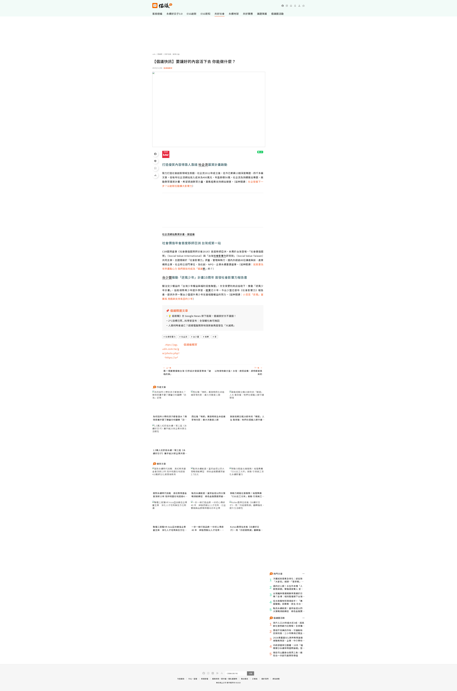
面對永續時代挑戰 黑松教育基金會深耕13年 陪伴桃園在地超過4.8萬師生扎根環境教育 (170, 494)
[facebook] (282, 6)
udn (154, 54)
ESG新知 (205, 13)
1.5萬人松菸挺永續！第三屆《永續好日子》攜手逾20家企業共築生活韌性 (170, 452)
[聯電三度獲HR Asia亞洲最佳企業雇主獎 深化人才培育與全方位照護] (170, 513)
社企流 (184, 336)
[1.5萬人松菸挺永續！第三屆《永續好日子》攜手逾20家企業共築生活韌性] (170, 436)
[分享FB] (155, 154)
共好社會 (220, 13)
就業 (207, 336)
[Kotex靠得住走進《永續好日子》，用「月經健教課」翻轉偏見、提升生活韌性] (247, 513)
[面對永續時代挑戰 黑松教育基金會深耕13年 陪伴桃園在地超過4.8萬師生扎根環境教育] (170, 479)
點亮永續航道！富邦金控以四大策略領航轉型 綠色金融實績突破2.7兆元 (208, 494)
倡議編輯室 (168, 68)
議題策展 (262, 13)
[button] (303, 6)
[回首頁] (162, 5)
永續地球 (234, 13)
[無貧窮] (165, 154)
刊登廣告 (180, 679)
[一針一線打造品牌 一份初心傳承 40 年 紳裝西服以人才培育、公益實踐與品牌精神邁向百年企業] (209, 513)
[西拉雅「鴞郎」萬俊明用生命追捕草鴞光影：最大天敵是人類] (209, 402)
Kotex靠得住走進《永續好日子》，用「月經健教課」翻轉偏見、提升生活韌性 (245, 528)
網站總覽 (276, 679)
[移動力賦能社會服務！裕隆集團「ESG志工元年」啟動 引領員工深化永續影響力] (247, 479)
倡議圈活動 (277, 13)
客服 (195, 679)
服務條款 (215, 679)
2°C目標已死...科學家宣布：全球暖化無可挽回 (194, 320)
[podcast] (291, 6)
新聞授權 (204, 679)
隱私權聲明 (232, 679)
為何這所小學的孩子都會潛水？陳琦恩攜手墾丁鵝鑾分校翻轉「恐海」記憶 (170, 418)
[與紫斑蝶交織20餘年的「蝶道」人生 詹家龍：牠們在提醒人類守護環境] (247, 402)
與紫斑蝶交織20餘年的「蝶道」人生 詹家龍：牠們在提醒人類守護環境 (247, 418)
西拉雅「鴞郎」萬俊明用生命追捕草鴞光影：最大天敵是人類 (208, 418)
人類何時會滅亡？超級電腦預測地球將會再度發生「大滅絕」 (202, 325)
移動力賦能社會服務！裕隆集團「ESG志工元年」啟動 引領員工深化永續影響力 (247, 494)
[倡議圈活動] (303, 617)
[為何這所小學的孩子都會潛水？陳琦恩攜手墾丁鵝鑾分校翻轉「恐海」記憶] (170, 402)
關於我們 (265, 679)
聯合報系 (244, 679)
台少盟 (196, 336)
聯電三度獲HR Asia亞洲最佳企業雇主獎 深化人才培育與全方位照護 (170, 528)
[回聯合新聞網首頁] (154, 5)
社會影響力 (170, 336)
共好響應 (248, 13)
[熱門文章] (303, 573)
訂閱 (250, 673)
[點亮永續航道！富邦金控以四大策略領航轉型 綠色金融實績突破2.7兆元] (209, 479)
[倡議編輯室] (171, 351)
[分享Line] (155, 161)
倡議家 (159, 54)
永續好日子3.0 (174, 13)
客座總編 (157, 13)
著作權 (223, 679)
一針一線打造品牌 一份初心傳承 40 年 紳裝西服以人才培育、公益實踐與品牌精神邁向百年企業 (207, 528)
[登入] (299, 6)
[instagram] (287, 6)
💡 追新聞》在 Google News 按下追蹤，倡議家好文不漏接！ (202, 316)
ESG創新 (191, 13)
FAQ (190, 679)
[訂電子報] (295, 6)
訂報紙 (255, 679)
